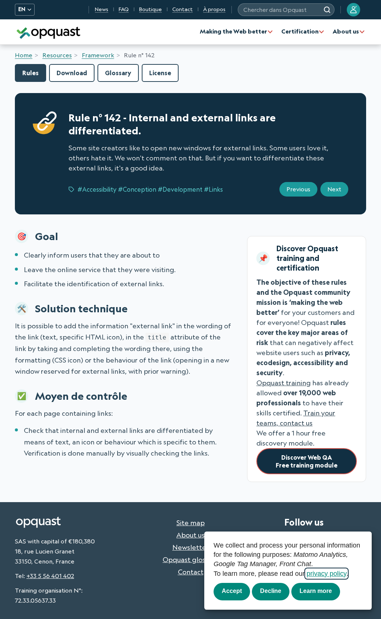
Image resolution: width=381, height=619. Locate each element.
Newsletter (190, 547)
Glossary (118, 73)
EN (21, 9)
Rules (30, 73)
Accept (232, 591)
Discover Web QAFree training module (306, 461)
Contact (182, 9)
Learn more (316, 591)
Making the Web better (233, 31)
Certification (299, 31)
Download (72, 73)
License (160, 73)
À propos (214, 9)
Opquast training (283, 382)
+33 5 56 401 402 (50, 576)
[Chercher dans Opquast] (327, 10)
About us (346, 31)
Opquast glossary (190, 559)
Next (334, 189)
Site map (190, 522)
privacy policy (326, 573)
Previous (298, 189)
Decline (270, 591)
